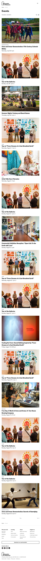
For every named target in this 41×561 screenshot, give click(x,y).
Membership (32, 531)
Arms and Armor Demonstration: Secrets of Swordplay (19, 512)
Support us (32, 529)
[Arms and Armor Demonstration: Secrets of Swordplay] (20, 495)
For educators (13, 537)
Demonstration (5, 44)
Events (3, 536)
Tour (3, 79)
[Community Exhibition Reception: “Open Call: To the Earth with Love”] (20, 228)
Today (20, 518)
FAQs (3, 538)
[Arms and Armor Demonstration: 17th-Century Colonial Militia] (20, 30)
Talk (3, 177)
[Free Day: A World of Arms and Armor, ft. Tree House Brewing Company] (20, 394)
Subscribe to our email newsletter (20, 542)
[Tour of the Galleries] (20, 65)
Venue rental (4, 558)
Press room (13, 558)
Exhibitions (4, 534)
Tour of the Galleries (8, 82)
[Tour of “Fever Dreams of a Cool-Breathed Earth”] (20, 130)
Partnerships (22, 535)
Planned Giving (32, 537)
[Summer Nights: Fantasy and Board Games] (20, 98)
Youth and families (14, 535)
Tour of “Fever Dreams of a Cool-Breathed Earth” (18, 146)
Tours (12, 531)
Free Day (3, 409)
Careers (8, 558)
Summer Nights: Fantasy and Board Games (16, 113)
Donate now (32, 533)
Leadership (22, 533)
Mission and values (23, 531)
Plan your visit (5, 529)
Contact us (18, 558)
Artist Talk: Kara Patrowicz (10, 179)
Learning (13, 529)
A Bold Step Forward (33, 535)
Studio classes (13, 533)
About (21, 529)
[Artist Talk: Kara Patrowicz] (20, 163)
